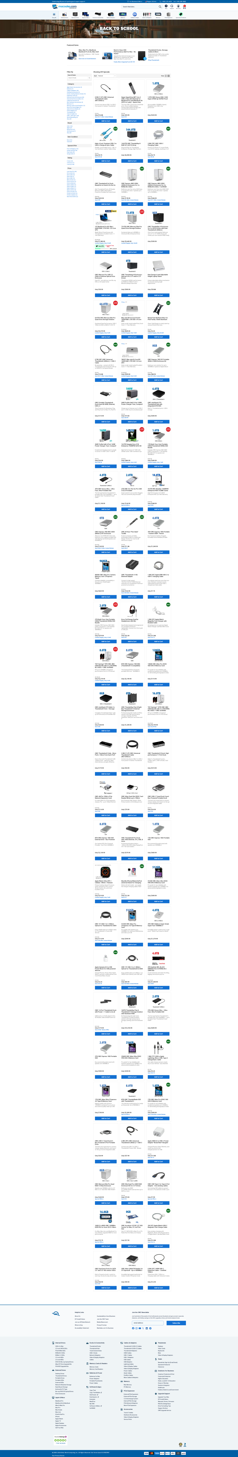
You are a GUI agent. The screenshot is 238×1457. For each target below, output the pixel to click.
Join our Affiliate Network (82, 1322)
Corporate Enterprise (164, 1376)
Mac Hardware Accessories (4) (75, 102)
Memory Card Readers (96, 1369)
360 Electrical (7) (71, 131)
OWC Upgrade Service (164, 1410)
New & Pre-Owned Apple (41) (74, 107)
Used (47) (69, 141)
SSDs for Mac (59, 1346)
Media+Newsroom (102, 1322)
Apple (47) (69, 127)
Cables (92, 1359)
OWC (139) (70, 126)
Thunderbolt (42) (71, 112)
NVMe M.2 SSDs (60, 1353)
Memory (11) (70, 104)
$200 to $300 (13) (71, 185)
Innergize (92, 1399)
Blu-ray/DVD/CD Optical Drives (64, 1391)
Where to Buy (79, 1325)
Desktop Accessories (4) (73, 92)
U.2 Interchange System (131, 1398)
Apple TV (58, 1421)
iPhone (57, 1416)
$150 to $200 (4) (71, 183)
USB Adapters (128, 1362)
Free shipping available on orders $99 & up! (65, 1)
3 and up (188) (70, 164)
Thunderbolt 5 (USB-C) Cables (133, 1346)
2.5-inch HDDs (59, 1359)
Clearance (161, 1367)
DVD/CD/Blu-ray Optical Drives (64, 1362)
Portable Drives (59, 1378)
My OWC (92, 1403)
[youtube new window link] (140, 1328)
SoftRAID (92, 1408)
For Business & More (136, 1)
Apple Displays (59, 1423)
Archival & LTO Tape (61, 1389)
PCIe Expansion (129, 1391)
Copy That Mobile (95, 1392)
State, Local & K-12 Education (166, 1381)
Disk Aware (93, 1395)
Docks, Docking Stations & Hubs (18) (76, 94)
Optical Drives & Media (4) (73, 109)
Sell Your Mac (59, 1427)
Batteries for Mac (95, 1376)
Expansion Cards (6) (72, 95)
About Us (77, 1316)
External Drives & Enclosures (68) (75, 97)
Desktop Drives (59, 1373)
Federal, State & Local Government (168, 1390)
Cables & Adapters (130, 1343)
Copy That (93, 1390)
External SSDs (59, 1382)
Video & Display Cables (130, 1366)
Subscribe (176, 1323)
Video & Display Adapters (97, 1357)
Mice (159, 1353)
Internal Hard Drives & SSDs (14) (75, 99)
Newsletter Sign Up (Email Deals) (167, 1362)
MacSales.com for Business (105, 1328)
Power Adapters (94, 1378)
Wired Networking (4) (72, 117)
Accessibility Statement (82, 1328)
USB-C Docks (93, 1353)
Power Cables (94, 1383)
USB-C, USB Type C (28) (73, 115)
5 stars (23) (70, 161)
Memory (127, 1381)
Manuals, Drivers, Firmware (166, 1401)
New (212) (69, 140)
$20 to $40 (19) (71, 175)
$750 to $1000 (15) (72, 191)
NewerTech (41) (71, 129)
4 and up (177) (70, 162)
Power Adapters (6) (72, 110)
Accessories (128, 1409)
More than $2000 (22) (72, 196)
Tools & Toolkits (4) (72, 114)
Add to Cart (106, 121)
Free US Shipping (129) (72, 148)
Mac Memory (128, 1385)
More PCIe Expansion (130, 1405)
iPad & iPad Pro (59, 1414)
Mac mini (58, 1412)
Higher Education (163, 1378)
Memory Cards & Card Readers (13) (76, 105)
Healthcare (161, 1387)
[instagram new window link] (136, 1328)
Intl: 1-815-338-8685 (180, 1)
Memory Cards (94, 1367)
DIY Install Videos (80, 1319)
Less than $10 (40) (72, 171)
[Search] (160, 7)
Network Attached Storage (63, 1385)
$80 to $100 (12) (71, 180)
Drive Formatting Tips (164, 1406)
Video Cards (161, 1348)
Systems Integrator (164, 1385)
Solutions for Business (166, 1371)
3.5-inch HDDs (59, 1357)
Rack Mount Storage (61, 1387)
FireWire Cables (128, 1375)
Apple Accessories (60, 1425)
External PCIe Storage (130, 1396)
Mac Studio (58, 1410)
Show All (69, 119)
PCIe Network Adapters (131, 1403)
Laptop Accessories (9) (73, 100)
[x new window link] (143, 1328)
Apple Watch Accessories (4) (74, 87)
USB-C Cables (128, 1355)
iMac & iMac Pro (60, 1405)
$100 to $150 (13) (71, 181)
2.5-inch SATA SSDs (61, 1348)
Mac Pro (57, 1407)
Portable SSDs (59, 1380)
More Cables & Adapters (131, 1377)
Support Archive (163, 1408)
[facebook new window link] (133, 1328)
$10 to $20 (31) (71, 173)
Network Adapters (95, 1355)
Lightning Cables (129, 1364)
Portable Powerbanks (96, 1381)
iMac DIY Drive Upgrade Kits (63, 1364)
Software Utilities (95, 1406)
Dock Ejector (93, 1397)
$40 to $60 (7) (70, 176)
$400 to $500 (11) (71, 188)
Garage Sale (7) (71, 154)
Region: (151, 1)
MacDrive (92, 1401)
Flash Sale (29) (71, 152)
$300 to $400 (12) (71, 186)
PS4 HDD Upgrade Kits (62, 1366)
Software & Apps (95, 1387)
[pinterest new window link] (150, 1328)
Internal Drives (60, 1343)
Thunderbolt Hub (95, 1348)
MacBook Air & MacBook (62, 1403)
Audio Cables (128, 1373)
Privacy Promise (102, 1325)
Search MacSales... (129, 7)
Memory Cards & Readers (98, 1363)
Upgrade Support (164, 1394)
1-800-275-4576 (167, 1)
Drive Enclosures (60, 1393)
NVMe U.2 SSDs (60, 1355)
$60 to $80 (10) (71, 178)
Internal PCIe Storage (130, 1401)
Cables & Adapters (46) (73, 90)
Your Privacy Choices (58, 1455)
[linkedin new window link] (147, 1328)
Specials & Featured (164, 1364)
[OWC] (64, 6)
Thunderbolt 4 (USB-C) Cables (133, 1348)
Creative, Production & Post (166, 1374)
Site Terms (94, 1452)
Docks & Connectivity (97, 1343)
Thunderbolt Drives (61, 1376)
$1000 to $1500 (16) (72, 193)
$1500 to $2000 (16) (72, 195)
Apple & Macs (60, 1397)
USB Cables (127, 1359)
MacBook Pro (59, 1401)
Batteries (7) (70, 89)
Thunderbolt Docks (95, 1346)
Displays (160, 1346)
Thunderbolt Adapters (130, 1350)
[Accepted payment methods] (164, 1453)
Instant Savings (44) (72, 150)
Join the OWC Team (103, 1319)
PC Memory (127, 1387)
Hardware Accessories (130, 1415)
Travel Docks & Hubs (96, 1350)
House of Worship (163, 1383)
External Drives (60, 1370)
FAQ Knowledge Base (164, 1403)
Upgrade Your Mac (163, 1397)
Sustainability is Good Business (106, 1316)
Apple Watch (59, 1419)
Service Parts (128, 1419)
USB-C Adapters (129, 1357)
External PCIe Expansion (131, 1394)
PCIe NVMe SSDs (60, 1350)
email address (138, 1323)
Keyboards (161, 1350)
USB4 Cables (127, 1353)
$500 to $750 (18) (71, 190)
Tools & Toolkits (128, 1412)
